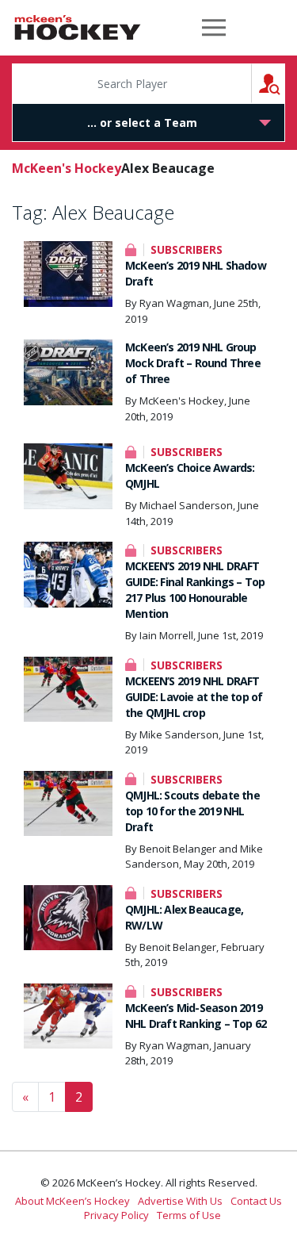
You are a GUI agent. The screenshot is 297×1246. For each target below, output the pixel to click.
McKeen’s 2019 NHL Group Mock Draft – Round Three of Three (193, 362)
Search (284, 82)
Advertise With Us (180, 1201)
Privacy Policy (116, 1215)
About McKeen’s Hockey (72, 1201)
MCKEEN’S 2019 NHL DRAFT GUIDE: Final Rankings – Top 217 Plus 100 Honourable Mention (195, 589)
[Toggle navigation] (214, 28)
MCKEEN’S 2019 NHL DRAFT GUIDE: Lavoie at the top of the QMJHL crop (193, 696)
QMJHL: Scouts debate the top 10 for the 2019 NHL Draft (192, 811)
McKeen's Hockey (77, 27)
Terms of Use (189, 1215)
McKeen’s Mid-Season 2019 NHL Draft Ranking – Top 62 (195, 1015)
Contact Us (256, 1201)
